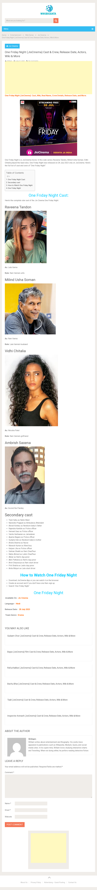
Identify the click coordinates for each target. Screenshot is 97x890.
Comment (9, 772)
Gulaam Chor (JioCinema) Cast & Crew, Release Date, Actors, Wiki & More (41, 636)
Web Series (29, 35)
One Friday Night (14, 188)
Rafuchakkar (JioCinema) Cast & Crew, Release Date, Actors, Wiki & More (41, 668)
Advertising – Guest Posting (54, 882)
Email (8, 810)
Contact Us (72, 882)
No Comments (33, 61)
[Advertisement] (48, 81)
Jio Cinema (42, 35)
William (9, 61)
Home (4, 35)
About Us (24, 882)
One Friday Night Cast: (16, 179)
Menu (6, 29)
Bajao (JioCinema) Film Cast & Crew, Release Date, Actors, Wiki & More (40, 652)
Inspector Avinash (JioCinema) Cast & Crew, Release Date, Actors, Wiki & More (43, 716)
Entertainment (15, 35)
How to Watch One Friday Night (20, 185)
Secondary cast (14, 182)
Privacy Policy (36, 882)
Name (8, 803)
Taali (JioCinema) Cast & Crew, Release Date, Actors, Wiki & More (37, 700)
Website (8, 817)
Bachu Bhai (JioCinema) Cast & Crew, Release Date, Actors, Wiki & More (40, 684)
